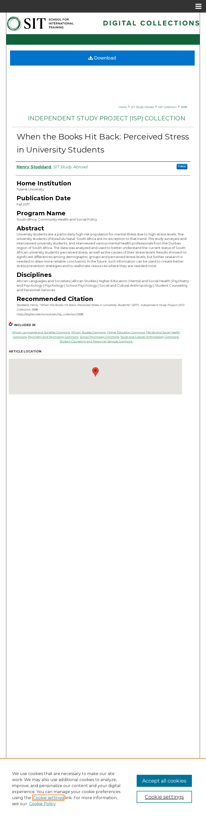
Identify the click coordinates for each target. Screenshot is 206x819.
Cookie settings (48, 797)
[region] (103, 788)
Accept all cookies (164, 781)
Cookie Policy (42, 803)
